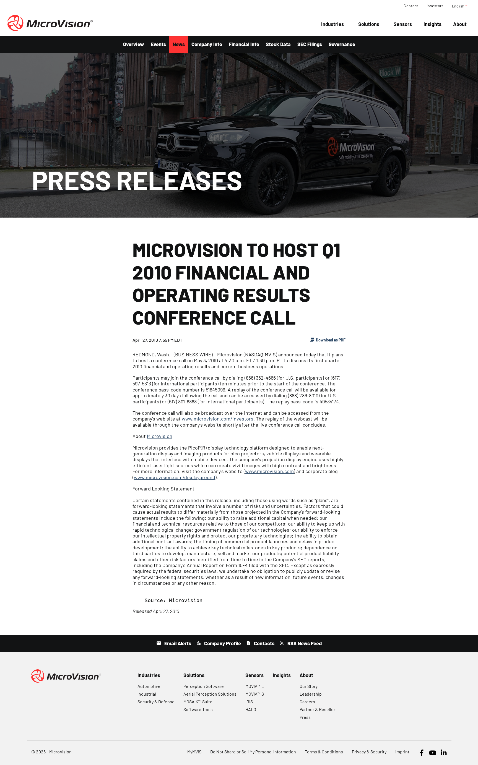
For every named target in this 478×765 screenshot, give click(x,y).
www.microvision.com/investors (217, 419)
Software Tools (198, 709)
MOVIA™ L (254, 686)
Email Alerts (177, 643)
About (460, 24)
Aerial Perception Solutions (210, 693)
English (460, 6)
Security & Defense (156, 701)
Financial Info (244, 44)
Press (305, 717)
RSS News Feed (304, 643)
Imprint (402, 751)
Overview (133, 44)
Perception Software (203, 686)
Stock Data (278, 44)
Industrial (146, 693)
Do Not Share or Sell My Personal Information (253, 751)
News (179, 44)
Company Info (206, 44)
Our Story (309, 686)
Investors (435, 6)
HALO (250, 709)
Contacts (263, 643)
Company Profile (222, 643)
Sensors (403, 24)
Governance (342, 44)
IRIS (249, 701)
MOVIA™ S (254, 693)
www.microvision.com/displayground (174, 477)
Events (158, 44)
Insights (432, 24)
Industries (332, 24)
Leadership (311, 693)
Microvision (159, 436)
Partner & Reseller (317, 709)
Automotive (148, 686)
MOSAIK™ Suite (197, 701)
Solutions (368, 24)
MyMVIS (194, 751)
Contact (411, 6)
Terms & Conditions (324, 751)
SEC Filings (309, 44)
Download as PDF (330, 340)
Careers (307, 701)
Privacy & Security (369, 751)
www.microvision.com (269, 471)
